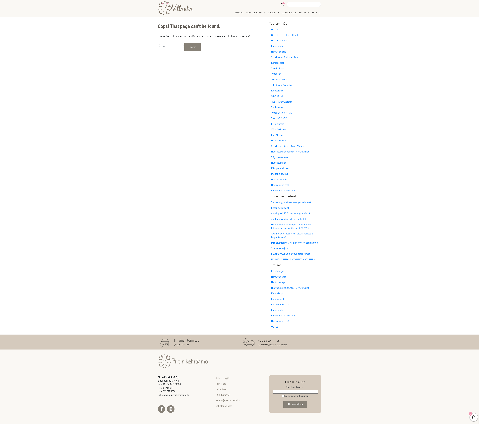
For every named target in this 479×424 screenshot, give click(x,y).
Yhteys (316, 12)
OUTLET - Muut (279, 40)
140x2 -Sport (277, 68)
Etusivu (239, 12)
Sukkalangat (277, 107)
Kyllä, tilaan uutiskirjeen (296, 395)
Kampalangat (277, 90)
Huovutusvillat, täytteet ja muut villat (290, 151)
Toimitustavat (223, 394)
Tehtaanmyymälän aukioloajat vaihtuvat (291, 202)
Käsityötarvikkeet (280, 168)
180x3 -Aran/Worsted (282, 84)
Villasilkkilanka (278, 129)
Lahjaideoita (277, 46)
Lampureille (289, 12)
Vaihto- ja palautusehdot (228, 400)
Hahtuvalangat (278, 51)
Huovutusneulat (279, 179)
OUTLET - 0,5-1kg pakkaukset (286, 35)
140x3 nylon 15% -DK (281, 112)
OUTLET (275, 29)
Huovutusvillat (278, 162)
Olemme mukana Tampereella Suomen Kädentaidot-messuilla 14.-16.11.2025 (291, 226)
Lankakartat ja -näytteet (283, 190)
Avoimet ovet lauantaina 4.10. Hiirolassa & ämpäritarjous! (292, 235)
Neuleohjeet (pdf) (280, 184)
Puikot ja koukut (279, 173)
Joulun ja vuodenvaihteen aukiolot (288, 218)
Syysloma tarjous (279, 248)
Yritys (302, 12)
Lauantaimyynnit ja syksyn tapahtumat (290, 253)
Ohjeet (272, 12)
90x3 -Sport (277, 96)
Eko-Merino (277, 135)
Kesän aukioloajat (280, 207)
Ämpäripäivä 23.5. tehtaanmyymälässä (290, 213)
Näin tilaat (221, 383)
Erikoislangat (277, 123)
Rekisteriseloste (224, 405)
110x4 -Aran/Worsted (282, 101)
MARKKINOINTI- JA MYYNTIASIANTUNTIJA (293, 259)
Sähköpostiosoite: (295, 387)
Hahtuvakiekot (278, 140)
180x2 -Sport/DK (279, 79)
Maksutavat (221, 389)
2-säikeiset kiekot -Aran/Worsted (288, 146)
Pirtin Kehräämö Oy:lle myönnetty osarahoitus (294, 242)
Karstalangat (277, 62)
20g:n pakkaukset (280, 157)
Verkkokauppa (254, 12)
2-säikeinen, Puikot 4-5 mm (285, 57)
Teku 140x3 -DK (279, 118)
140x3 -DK (276, 73)
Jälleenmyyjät (223, 378)
